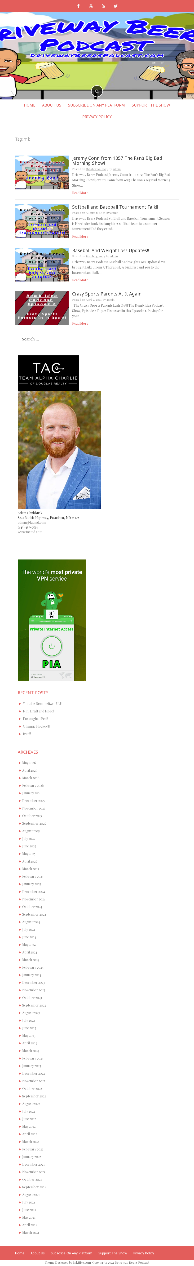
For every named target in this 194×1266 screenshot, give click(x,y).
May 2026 (29, 762)
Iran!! (27, 734)
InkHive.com (82, 1262)
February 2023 (32, 1058)
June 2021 (29, 1210)
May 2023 (28, 1035)
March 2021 (30, 1232)
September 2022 (34, 1096)
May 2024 (29, 944)
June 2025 (29, 846)
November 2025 (33, 808)
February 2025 (32, 876)
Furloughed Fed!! (35, 718)
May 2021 (28, 1217)
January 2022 (31, 1156)
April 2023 (29, 1043)
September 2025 (34, 823)
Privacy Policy (97, 116)
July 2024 (28, 929)
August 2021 (31, 1194)
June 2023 (29, 1028)
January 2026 (31, 793)
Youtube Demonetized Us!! (42, 703)
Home (29, 105)
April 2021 (29, 1225)
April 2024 (29, 952)
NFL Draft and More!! (38, 711)
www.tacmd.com (30, 532)
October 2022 (32, 1088)
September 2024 (34, 914)
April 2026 (29, 770)
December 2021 (33, 1164)
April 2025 (29, 861)
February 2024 (33, 967)
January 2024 (31, 975)
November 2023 (33, 990)
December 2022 (33, 1073)
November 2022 (33, 1081)
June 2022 (29, 1119)
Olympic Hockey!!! (36, 726)
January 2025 (31, 884)
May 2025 (28, 853)
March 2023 (30, 1050)
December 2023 (33, 982)
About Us (51, 105)
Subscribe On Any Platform (96, 105)
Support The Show (151, 105)
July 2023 (28, 1020)
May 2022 (28, 1126)
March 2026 (31, 778)
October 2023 (32, 997)
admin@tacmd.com (32, 522)
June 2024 (29, 937)
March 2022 (30, 1141)
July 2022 (28, 1111)
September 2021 (34, 1187)
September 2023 (34, 1005)
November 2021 (33, 1172)
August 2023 (31, 1013)
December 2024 (33, 891)
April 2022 (29, 1134)
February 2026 (33, 785)
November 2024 (33, 899)
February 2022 (32, 1149)
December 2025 (33, 800)
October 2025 (32, 816)
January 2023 (31, 1066)
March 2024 (30, 959)
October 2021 (32, 1179)
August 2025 (31, 831)
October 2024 (32, 906)
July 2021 (28, 1202)
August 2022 (31, 1103)
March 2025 (30, 869)
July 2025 (28, 838)
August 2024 (31, 922)
